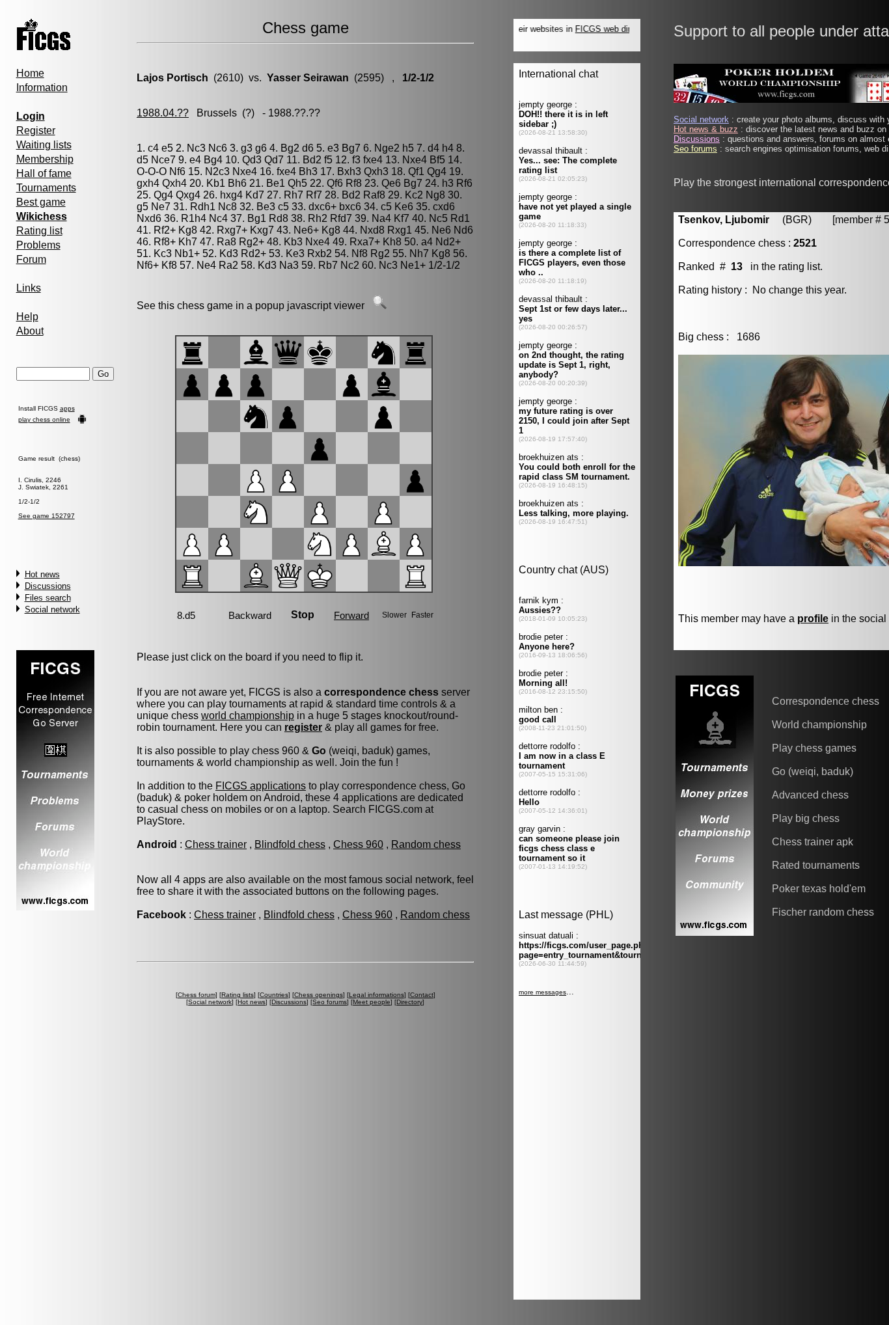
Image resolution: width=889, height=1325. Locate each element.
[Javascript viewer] (379, 305)
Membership (45, 159)
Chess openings (318, 994)
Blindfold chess (289, 844)
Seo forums (329, 1001)
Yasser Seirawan (308, 77)
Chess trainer (216, 844)
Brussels (217, 112)
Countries (274, 994)
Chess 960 (358, 844)
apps (67, 408)
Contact (421, 994)
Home (30, 73)
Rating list (39, 230)
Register (35, 130)
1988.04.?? (163, 112)
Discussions (48, 586)
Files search (48, 598)
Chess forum (196, 994)
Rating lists (237, 994)
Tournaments (46, 187)
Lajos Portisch (172, 77)
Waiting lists (44, 144)
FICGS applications (260, 785)
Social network (52, 609)
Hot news (42, 574)
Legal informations (376, 994)
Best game (41, 202)
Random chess (426, 844)
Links (28, 288)
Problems (38, 245)
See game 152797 (46, 515)
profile (812, 618)
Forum (31, 259)
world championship (247, 715)
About (30, 330)
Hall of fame (44, 173)
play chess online (44, 419)
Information (42, 87)
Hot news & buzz (706, 129)
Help (27, 316)
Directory (409, 1001)
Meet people (371, 1001)
